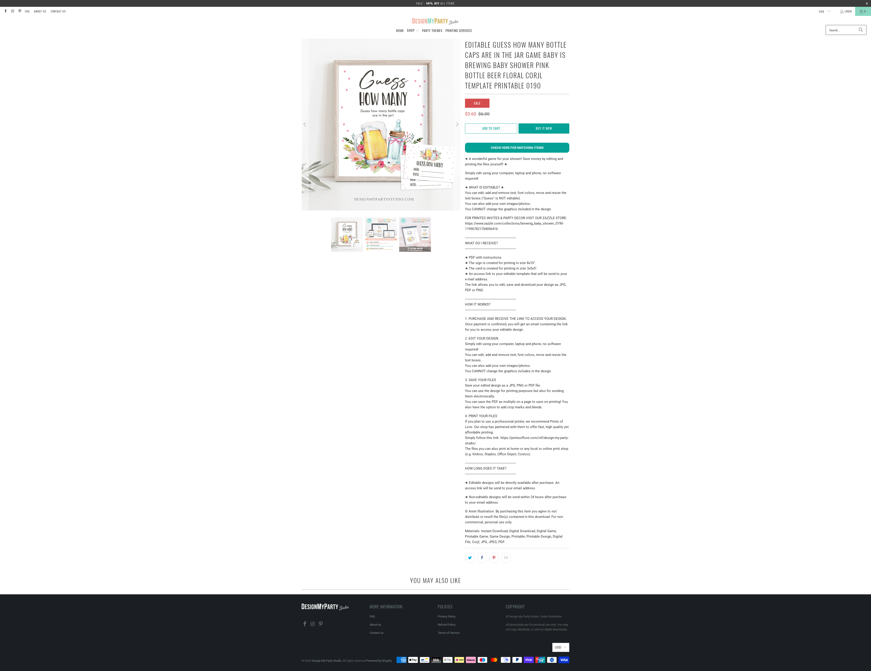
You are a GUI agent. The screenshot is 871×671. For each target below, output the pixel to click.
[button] (413, 30)
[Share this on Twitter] (470, 558)
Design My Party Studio (326, 660)
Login (848, 11)
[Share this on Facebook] (482, 558)
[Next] (457, 125)
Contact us (58, 11)
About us (40, 11)
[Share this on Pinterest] (494, 558)
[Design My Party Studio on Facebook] (5, 11)
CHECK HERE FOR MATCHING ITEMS (517, 147)
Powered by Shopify (379, 660)
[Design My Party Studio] (435, 21)
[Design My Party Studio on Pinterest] (20, 11)
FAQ (27, 11)
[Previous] (305, 125)
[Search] (860, 30)
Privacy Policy (446, 616)
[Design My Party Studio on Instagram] (12, 11)
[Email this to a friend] (506, 558)
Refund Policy (446, 624)
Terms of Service (449, 632)
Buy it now (544, 128)
